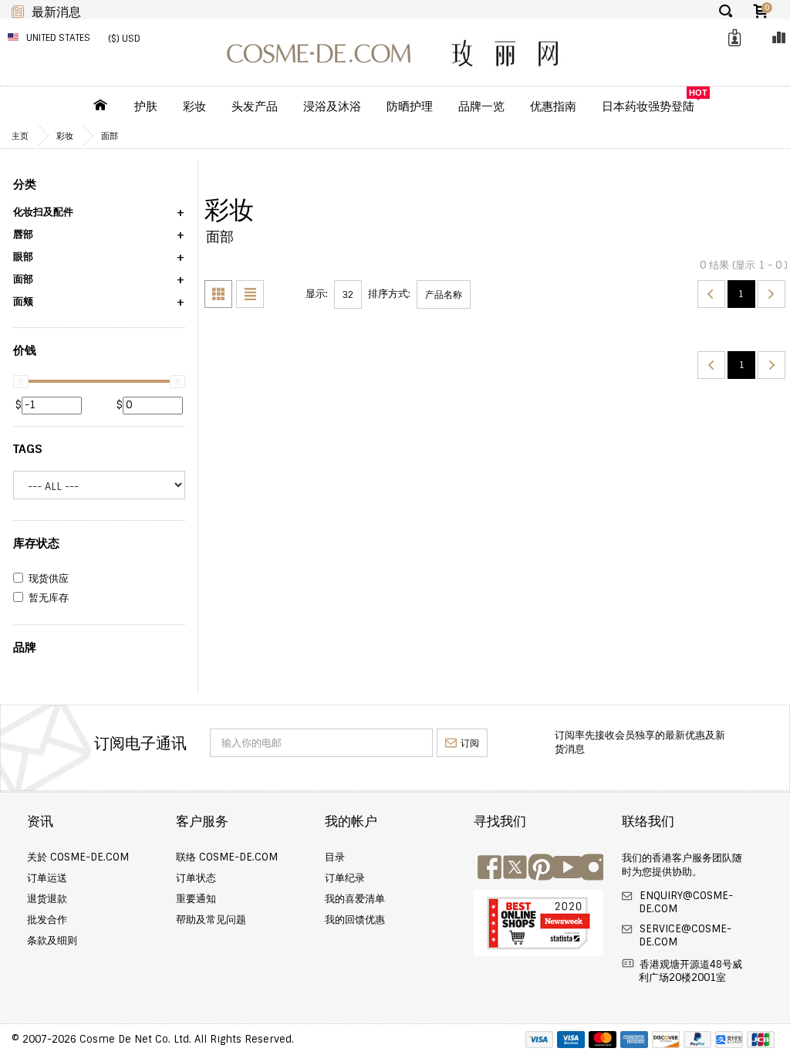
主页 (20, 135)
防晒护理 (410, 106)
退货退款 (47, 898)
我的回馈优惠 (355, 919)
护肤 (145, 106)
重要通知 (196, 898)
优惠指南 (553, 106)
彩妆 (194, 106)
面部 (109, 135)
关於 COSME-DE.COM (78, 857)
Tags (27, 449)
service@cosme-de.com (683, 935)
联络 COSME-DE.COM (227, 857)
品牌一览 (481, 106)
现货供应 (49, 579)
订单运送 (47, 877)
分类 (24, 184)
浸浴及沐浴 (332, 106)
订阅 (470, 743)
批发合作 (47, 919)
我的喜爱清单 (355, 898)
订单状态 (196, 877)
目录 (335, 857)
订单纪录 (345, 877)
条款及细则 (52, 940)
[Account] (732, 38)
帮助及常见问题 (211, 919)
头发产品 (254, 106)
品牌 (24, 647)
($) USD (124, 38)
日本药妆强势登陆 (648, 106)
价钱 (24, 350)
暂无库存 (49, 598)
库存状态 (36, 543)
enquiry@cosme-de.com (684, 902)
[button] (99, 217)
